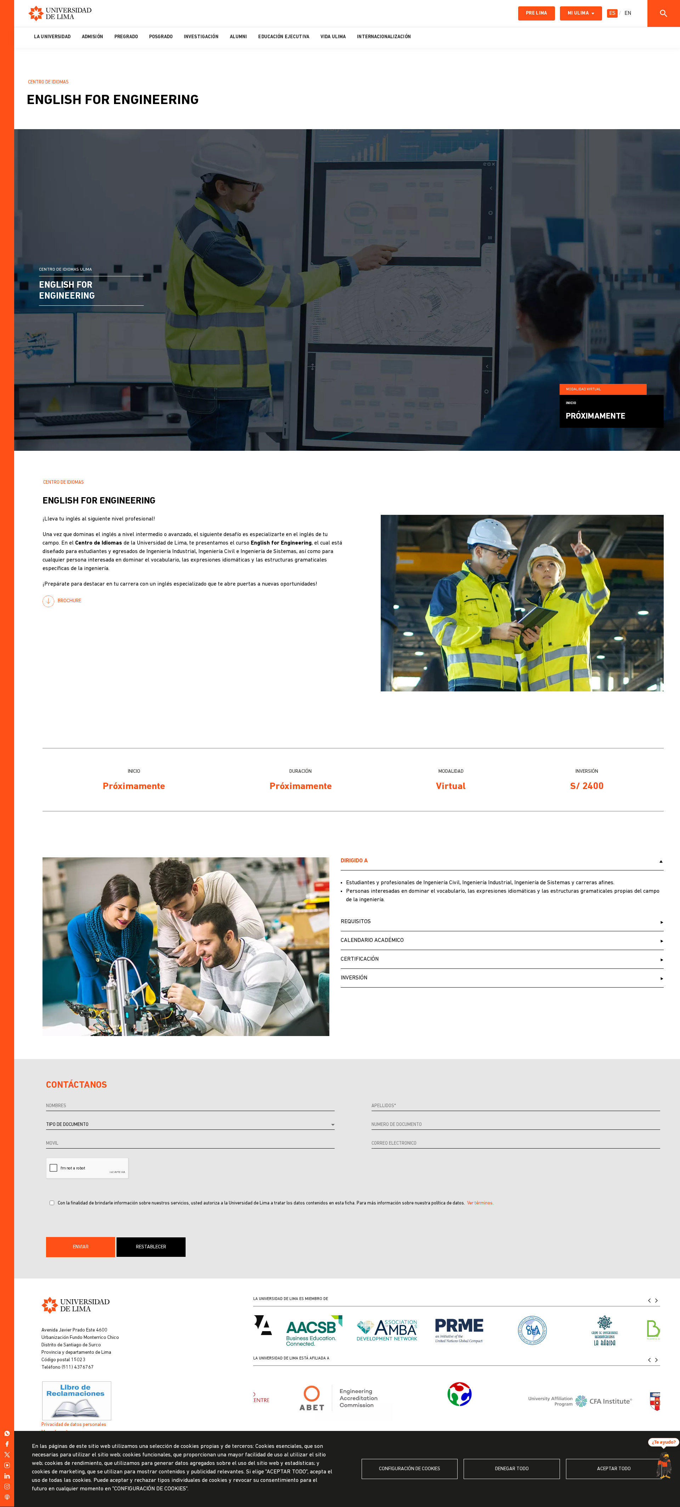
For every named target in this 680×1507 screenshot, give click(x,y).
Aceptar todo (614, 1469)
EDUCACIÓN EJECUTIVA (283, 37)
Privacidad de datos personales (73, 1424)
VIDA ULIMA (333, 37)
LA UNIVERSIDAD (52, 37)
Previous (649, 1300)
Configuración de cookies (409, 1469)
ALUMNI (238, 37)
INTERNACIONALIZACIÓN (384, 37)
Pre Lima (536, 13)
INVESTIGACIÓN (201, 37)
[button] (80, 1247)
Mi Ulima (578, 13)
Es (612, 13)
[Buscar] (663, 13)
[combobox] (190, 1125)
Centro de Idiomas (48, 82)
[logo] (59, 13)
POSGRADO (160, 37)
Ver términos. (480, 1203)
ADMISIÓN (92, 37)
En (627, 13)
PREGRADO (126, 37)
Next (656, 1300)
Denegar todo (512, 1469)
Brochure (69, 601)
